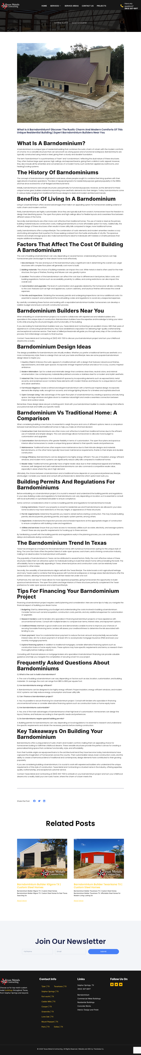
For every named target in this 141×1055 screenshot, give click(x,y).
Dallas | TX (58, 1027)
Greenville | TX (48, 1012)
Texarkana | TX (60, 986)
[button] (34, 801)
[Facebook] (112, 984)
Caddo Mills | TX (48, 1001)
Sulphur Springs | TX (50, 991)
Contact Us (88, 6)
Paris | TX (46, 1027)
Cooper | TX (47, 1006)
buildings (9, 990)
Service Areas (72, 6)
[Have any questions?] (122, 5)
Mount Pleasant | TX (50, 1022)
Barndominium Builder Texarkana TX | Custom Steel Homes (98, 886)
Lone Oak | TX (47, 1017)
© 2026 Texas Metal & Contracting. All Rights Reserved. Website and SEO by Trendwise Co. (70, 1049)
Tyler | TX (46, 986)
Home (44, 6)
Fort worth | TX (48, 996)
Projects (101, 6)
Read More (22, 901)
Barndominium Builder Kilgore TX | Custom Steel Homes (39, 886)
